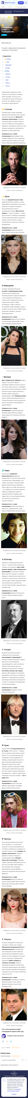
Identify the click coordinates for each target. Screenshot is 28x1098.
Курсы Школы (14, 1073)
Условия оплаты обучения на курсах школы (14, 1076)
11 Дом (3, 7)
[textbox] (12, 1060)
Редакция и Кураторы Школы (15, 1035)
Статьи (10, 7)
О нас (14, 1072)
